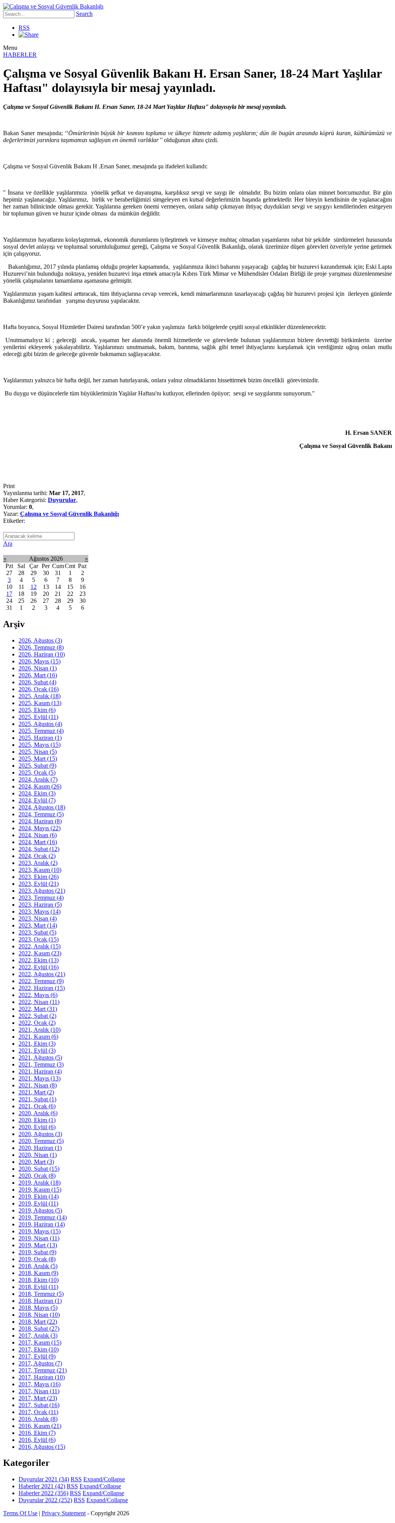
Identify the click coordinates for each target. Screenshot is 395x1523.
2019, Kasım (40, 1189)
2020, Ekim (37, 1120)
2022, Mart (38, 1009)
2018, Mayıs (38, 1307)
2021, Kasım (38, 1036)
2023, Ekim (39, 876)
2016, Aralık (38, 1419)
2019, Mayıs (40, 1231)
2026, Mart (38, 675)
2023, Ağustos (42, 890)
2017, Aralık (38, 1335)
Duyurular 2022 (45, 1500)
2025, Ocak (37, 772)
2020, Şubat (39, 1168)
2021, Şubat (37, 1099)
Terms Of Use (20, 1513)
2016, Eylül (37, 1440)
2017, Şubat (39, 1405)
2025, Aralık (40, 696)
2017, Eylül (37, 1356)
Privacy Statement (64, 1513)
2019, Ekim (39, 1196)
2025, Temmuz (41, 731)
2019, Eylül (38, 1203)
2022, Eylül (39, 967)
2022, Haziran (42, 988)
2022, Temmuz (41, 981)
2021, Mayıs (40, 1078)
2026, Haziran (42, 654)
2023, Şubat (37, 932)
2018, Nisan (39, 1314)
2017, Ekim (39, 1349)
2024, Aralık (38, 779)
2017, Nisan (39, 1391)
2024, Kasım (40, 786)
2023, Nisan (38, 918)
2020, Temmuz (41, 1141)
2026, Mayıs (40, 661)
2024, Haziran (40, 821)
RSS (24, 27)
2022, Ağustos (42, 974)
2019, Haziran (42, 1224)
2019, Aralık (40, 1182)
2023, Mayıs (40, 911)
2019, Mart (38, 1245)
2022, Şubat (37, 1016)
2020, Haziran (40, 1148)
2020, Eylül (37, 1127)
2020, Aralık (38, 1113)
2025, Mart (38, 758)
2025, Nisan (38, 751)
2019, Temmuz (43, 1217)
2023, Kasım (40, 870)
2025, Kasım (40, 703)
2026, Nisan (38, 668)
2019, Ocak (37, 1259)
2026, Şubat (37, 682)
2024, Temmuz (41, 814)
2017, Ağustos (40, 1363)
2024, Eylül (37, 800)
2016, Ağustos (42, 1446)
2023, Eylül (39, 883)
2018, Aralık (38, 1266)
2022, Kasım (40, 953)
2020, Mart (36, 1161)
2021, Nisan (38, 1085)
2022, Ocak (37, 1022)
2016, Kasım (40, 1426)
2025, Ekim (37, 710)
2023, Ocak (39, 939)
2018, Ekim (39, 1280)
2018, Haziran (40, 1300)
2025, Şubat (37, 765)
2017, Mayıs (40, 1384)
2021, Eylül (37, 1050)
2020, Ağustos (40, 1134)
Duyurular (62, 500)
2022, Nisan (39, 1002)
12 (33, 586)
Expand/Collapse (104, 1479)
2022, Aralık (40, 946)
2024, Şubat (39, 849)
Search (84, 13)
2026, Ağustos (40, 640)
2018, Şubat (39, 1328)
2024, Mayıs (40, 828)
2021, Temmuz (41, 1064)
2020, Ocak (37, 1175)
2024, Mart (38, 842)
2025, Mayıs (40, 744)
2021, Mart (36, 1092)
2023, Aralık (38, 863)
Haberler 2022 (43, 1493)
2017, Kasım (40, 1342)
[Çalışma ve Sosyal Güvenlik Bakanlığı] (53, 6)
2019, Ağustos (40, 1210)
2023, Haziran (40, 904)
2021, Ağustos (40, 1057)
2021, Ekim (37, 1043)
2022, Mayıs (38, 995)
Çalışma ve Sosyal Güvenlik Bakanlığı (69, 513)
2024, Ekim (37, 793)
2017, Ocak (38, 1412)
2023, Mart (38, 925)
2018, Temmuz (41, 1294)
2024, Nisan (38, 835)
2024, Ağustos (42, 807)
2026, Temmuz (41, 647)
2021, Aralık (40, 1029)
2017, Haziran (42, 1377)
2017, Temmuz (43, 1370)
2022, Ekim (39, 960)
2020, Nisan (38, 1155)
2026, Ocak (39, 689)
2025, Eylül (38, 717)
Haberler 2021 (42, 1486)
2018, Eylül (38, 1287)
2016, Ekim (37, 1433)
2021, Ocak (37, 1106)
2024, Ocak (37, 856)
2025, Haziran (40, 737)
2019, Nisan (39, 1238)
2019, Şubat (37, 1252)
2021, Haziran (40, 1071)
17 (9, 593)
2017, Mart (38, 1398)
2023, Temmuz (41, 897)
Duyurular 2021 (44, 1479)
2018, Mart (38, 1321)
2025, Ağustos (40, 724)
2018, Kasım (38, 1273)
